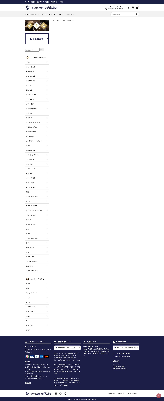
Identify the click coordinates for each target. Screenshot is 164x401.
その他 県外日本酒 (31, 271)
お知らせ (61, 14)
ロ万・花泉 (29, 85)
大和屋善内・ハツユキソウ (34, 141)
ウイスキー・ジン (31, 307)
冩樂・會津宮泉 (30, 76)
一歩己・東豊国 (30, 215)
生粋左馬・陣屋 (30, 224)
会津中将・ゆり (30, 81)
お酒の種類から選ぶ (31, 14)
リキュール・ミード (31, 293)
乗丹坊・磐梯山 (30, 187)
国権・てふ (29, 90)
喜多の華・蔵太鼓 (31, 132)
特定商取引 (121, 393)
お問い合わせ (70, 14)
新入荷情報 (52, 14)
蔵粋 (27, 192)
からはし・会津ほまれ (32, 155)
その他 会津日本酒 (31, 196)
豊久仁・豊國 (30, 183)
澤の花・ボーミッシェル (33, 261)
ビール (28, 302)
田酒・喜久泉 (30, 247)
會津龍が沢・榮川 (31, 108)
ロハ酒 (28, 146)
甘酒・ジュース (30, 311)
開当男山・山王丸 (31, 150)
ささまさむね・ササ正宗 (33, 122)
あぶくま (28, 220)
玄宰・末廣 (29, 113)
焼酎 (27, 288)
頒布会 (43, 14)
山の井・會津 (30, 104)
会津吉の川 (29, 173)
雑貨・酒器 (29, 325)
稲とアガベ (29, 266)
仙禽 (27, 252)
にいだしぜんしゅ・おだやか (34, 210)
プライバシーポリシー (132, 393)
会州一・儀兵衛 (30, 178)
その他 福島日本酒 (31, 238)
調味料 (28, 316)
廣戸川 (28, 201)
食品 (27, 321)
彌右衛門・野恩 (30, 159)
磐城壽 (28, 234)
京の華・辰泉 (30, 136)
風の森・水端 (30, 257)
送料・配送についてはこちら (65, 347)
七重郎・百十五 (30, 169)
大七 (27, 229)
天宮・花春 (29, 164)
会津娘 (28, 62)
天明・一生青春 (30, 67)
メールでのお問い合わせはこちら (125, 347)
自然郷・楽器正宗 (31, 206)
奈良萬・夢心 (30, 118)
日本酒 (28, 284)
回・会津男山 (30, 99)
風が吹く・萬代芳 (31, 95)
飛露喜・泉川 (30, 71)
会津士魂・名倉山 (31, 127)
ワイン (28, 298)
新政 (27, 243)
